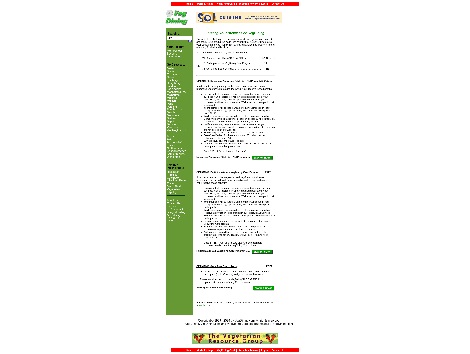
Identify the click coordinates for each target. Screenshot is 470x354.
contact (203, 305)
